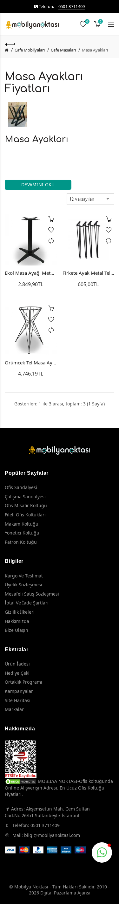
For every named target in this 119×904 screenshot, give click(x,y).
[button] (102, 852)
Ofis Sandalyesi (21, 487)
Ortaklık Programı (23, 682)
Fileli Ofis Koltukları (25, 515)
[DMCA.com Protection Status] (20, 781)
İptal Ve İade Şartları (27, 603)
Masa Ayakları (95, 50)
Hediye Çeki (17, 673)
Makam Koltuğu (21, 524)
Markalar (14, 709)
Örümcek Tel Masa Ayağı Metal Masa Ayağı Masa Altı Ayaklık (31, 362)
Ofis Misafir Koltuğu (26, 505)
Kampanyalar (19, 691)
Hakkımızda (17, 621)
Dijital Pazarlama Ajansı (65, 893)
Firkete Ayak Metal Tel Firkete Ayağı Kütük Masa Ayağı (89, 273)
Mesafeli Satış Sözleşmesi (32, 594)
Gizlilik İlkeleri (20, 612)
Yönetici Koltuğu (22, 533)
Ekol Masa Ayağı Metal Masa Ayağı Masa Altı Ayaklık (31, 273)
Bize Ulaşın (16, 630)
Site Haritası (17, 700)
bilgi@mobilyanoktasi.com (52, 835)
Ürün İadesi (17, 664)
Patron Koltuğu (21, 542)
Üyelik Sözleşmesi (23, 585)
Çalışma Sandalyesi (25, 496)
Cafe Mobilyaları (30, 50)
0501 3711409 (71, 6)
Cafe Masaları (63, 50)
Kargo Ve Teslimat (24, 576)
